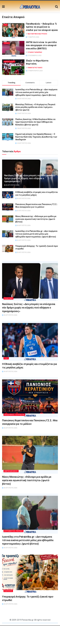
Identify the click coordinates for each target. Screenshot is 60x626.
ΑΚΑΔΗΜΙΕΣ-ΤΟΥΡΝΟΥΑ (14, 415)
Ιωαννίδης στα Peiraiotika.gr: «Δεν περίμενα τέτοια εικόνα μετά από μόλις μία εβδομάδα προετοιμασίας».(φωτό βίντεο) (36, 92)
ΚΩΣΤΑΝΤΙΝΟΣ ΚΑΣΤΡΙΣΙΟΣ (37, 34)
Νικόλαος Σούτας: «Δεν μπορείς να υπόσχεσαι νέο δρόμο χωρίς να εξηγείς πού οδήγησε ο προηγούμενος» (29, 178)
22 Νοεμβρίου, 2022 (34, 55)
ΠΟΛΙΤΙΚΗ (8, 298)
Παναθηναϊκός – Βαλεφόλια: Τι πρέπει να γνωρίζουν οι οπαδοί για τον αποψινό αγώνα (42, 26)
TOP (5, 24)
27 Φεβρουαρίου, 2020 (35, 70)
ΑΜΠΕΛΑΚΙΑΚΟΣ (11, 471)
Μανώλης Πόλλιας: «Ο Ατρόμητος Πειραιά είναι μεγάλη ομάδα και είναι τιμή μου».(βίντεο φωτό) (35, 107)
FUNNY (6, 43)
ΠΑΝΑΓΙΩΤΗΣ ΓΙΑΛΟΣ (35, 67)
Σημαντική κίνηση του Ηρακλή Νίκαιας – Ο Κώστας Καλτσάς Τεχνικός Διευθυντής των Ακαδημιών (36, 137)
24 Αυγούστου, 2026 (12, 185)
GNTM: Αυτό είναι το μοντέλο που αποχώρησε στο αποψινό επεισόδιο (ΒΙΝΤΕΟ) (41, 45)
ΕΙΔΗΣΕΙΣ (8, 591)
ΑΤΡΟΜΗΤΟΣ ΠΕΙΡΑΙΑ (13, 531)
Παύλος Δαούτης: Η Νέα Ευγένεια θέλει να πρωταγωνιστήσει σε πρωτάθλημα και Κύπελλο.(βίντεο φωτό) (35, 122)
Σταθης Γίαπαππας (35, 52)
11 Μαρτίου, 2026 (33, 37)
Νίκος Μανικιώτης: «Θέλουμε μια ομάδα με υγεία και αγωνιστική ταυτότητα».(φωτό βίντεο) (35, 219)
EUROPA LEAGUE (9, 61)
